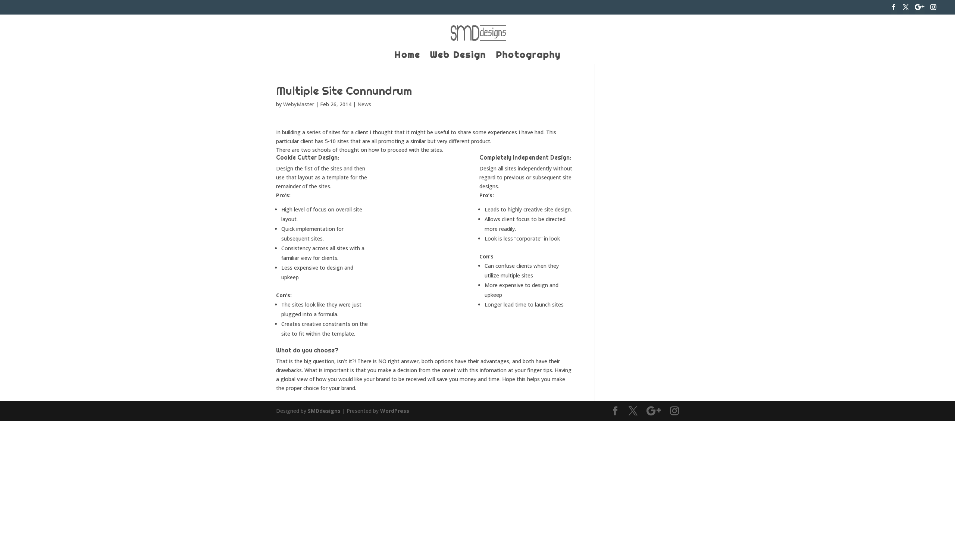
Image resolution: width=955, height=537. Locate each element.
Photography (528, 56)
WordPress (394, 410)
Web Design (458, 56)
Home (407, 56)
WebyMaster (298, 104)
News (364, 104)
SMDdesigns (324, 410)
